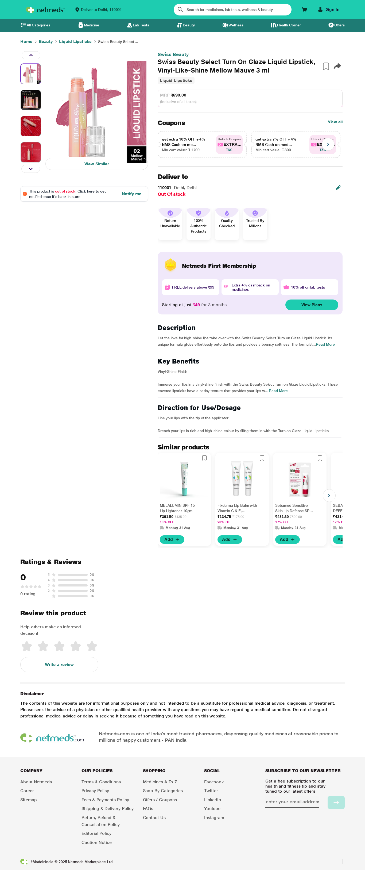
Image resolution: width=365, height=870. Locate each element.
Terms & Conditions (101, 781)
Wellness (235, 25)
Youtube (212, 808)
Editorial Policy (96, 833)
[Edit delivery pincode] (338, 187)
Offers (339, 25)
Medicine (91, 25)
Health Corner (289, 25)
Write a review (59, 664)
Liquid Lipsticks (176, 80)
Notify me (131, 193)
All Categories (38, 25)
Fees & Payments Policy (105, 799)
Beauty (189, 25)
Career (27, 790)
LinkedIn (212, 799)
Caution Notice (96, 842)
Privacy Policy (95, 790)
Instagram (214, 817)
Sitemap (28, 799)
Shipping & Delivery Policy (107, 808)
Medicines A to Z (160, 781)
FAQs (148, 808)
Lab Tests (141, 25)
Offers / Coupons (160, 799)
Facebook (214, 781)
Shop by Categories (163, 790)
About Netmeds (36, 781)
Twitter (211, 790)
